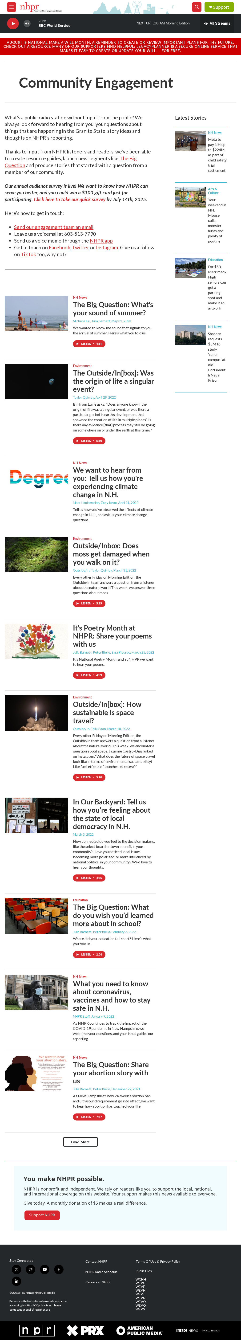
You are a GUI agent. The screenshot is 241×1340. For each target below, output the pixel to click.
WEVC (140, 1283)
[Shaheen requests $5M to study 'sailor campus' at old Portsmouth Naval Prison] (190, 335)
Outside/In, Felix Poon (89, 729)
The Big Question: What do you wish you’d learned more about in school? (113, 915)
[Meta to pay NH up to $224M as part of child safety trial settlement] (190, 141)
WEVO (141, 1302)
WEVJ (140, 1294)
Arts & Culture (213, 191)
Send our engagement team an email (53, 227)
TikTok (28, 254)
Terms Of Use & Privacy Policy (158, 1261)
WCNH (141, 1279)
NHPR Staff (81, 1016)
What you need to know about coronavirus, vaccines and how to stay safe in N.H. (111, 996)
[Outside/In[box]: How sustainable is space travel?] (36, 713)
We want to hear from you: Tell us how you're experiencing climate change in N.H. (108, 482)
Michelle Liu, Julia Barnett (91, 321)
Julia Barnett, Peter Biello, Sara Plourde (101, 652)
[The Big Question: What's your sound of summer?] (36, 313)
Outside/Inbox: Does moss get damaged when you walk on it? (111, 554)
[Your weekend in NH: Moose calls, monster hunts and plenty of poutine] (190, 197)
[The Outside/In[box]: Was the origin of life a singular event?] (36, 381)
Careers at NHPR (98, 1282)
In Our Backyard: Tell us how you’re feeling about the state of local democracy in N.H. (111, 814)
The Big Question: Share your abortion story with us (111, 1072)
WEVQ (141, 1305)
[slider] (34, 23)
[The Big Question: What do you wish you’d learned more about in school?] (36, 915)
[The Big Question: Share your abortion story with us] (36, 1073)
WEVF (140, 1287)
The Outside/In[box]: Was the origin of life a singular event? (113, 381)
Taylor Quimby (83, 397)
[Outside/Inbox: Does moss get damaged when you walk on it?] (36, 554)
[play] (13, 23)
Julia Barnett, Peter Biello (91, 932)
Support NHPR (42, 1215)
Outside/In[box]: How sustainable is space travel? (107, 712)
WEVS (140, 1309)
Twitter (80, 247)
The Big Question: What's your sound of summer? (113, 308)
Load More (80, 1141)
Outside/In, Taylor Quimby (92, 570)
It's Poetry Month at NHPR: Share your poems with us (112, 636)
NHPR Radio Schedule (101, 1272)
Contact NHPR (96, 1261)
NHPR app (101, 240)
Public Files (144, 1271)
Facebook (59, 247)
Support (221, 7)
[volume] (27, 23)
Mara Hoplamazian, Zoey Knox (95, 503)
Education (80, 899)
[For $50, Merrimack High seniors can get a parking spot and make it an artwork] (190, 268)
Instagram (107, 247)
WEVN (140, 1298)
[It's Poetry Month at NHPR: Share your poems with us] (36, 641)
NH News (80, 297)
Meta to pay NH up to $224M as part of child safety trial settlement (217, 154)
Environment (82, 365)
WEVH (140, 1290)
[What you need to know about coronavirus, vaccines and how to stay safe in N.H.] (36, 992)
